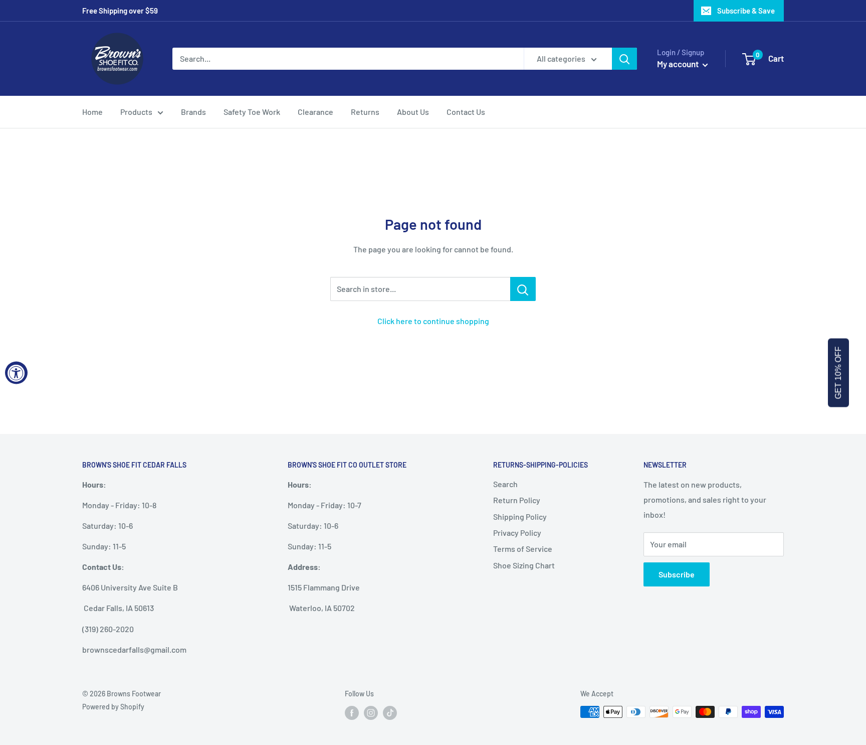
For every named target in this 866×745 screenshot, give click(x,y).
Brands (193, 111)
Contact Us (466, 111)
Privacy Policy (517, 532)
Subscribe (677, 574)
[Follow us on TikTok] (390, 713)
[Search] (624, 59)
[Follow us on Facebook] (352, 713)
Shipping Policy (520, 516)
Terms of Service (522, 548)
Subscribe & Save (746, 10)
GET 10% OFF (838, 372)
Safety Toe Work (252, 111)
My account (678, 64)
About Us (413, 111)
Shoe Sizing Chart (524, 565)
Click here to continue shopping (433, 321)
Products (136, 111)
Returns (365, 111)
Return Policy (516, 500)
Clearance (315, 111)
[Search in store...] (523, 289)
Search (505, 484)
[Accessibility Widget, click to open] (16, 372)
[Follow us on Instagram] (371, 713)
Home (92, 111)
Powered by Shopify (113, 706)
